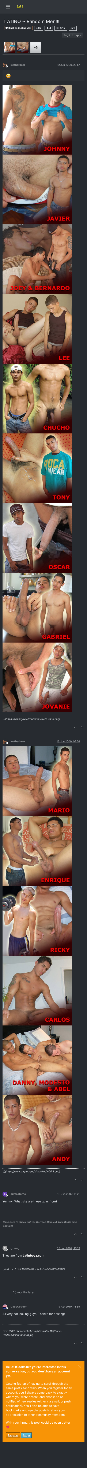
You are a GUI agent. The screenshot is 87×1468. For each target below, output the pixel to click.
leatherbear (18, 64)
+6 (36, 47)
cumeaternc (18, 1193)
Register (13, 1435)
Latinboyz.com (33, 1255)
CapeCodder (19, 1306)
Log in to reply (72, 35)
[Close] (79, 1367)
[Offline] (7, 64)
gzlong (15, 1248)
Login (26, 1435)
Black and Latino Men (19, 28)
